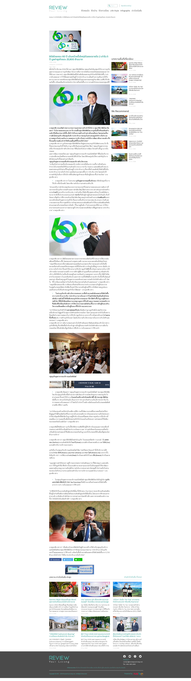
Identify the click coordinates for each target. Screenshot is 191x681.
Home (51, 17)
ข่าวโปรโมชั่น (58, 17)
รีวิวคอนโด (83, 668)
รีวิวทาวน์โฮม (89, 668)
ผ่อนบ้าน (107, 668)
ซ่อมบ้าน (118, 668)
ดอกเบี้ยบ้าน (113, 668)
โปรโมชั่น (123, 668)
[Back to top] (184, 674)
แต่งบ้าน (95, 668)
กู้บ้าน (103, 668)
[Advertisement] (95, 24)
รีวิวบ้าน (78, 668)
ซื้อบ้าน (100, 668)
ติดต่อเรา (126, 659)
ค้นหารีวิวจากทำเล (126, 6)
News (54, 67)
